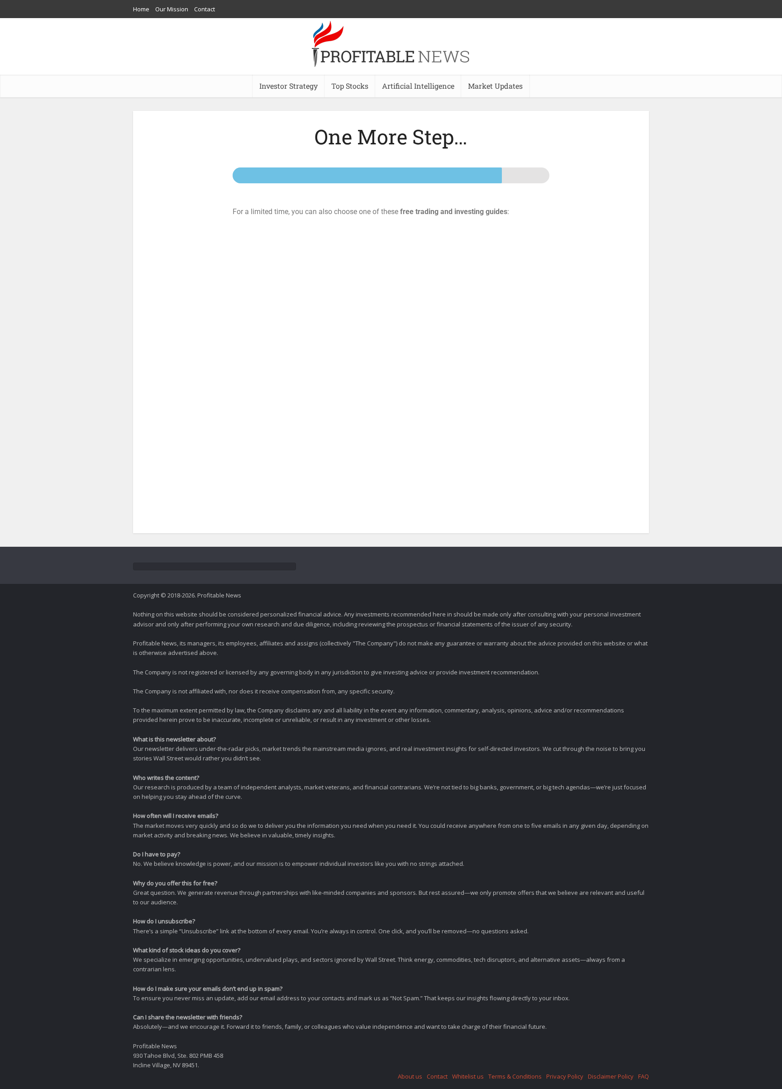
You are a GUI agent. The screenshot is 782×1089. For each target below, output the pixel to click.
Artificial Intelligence (418, 86)
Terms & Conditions (515, 1076)
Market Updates (495, 86)
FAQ (643, 1076)
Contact (204, 9)
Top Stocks (349, 86)
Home (141, 9)
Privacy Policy (564, 1076)
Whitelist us (468, 1076)
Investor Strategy (288, 86)
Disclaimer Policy (611, 1076)
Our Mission (171, 9)
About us (410, 1076)
